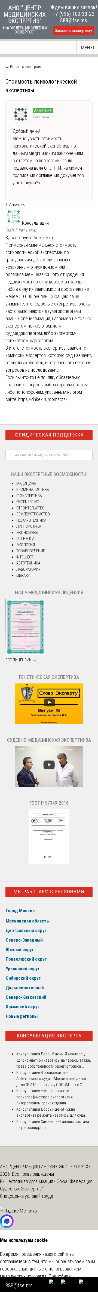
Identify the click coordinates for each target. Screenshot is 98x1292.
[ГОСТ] (49, 862)
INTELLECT (24, 557)
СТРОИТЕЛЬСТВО (30, 508)
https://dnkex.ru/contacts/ (42, 399)
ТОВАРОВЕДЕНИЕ (30, 550)
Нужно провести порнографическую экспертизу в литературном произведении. (44, 1096)
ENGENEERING (27, 501)
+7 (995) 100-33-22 (73, 14)
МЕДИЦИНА (26, 483)
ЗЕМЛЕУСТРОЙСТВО (33, 514)
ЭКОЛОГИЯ (25, 544)
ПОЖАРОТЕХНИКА (31, 520)
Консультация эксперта (49, 1036)
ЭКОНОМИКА (27, 532)
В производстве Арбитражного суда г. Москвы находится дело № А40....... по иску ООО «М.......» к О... (51, 1078)
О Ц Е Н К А (25, 538)
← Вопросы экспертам (23, 67)
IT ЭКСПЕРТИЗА (29, 495)
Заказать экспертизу (73, 30)
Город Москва (20, 910)
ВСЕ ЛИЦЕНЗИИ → (20, 660)
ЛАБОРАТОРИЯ (28, 569)
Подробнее (59, 1276)
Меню (87, 47)
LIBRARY (23, 575)
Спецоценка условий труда (26, 1196)
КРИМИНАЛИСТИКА (32, 489)
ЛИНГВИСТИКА (28, 526)
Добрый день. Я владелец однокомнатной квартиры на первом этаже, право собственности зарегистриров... (53, 1060)
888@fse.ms (73, 20)
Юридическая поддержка (49, 435)
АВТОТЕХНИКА (28, 563)
